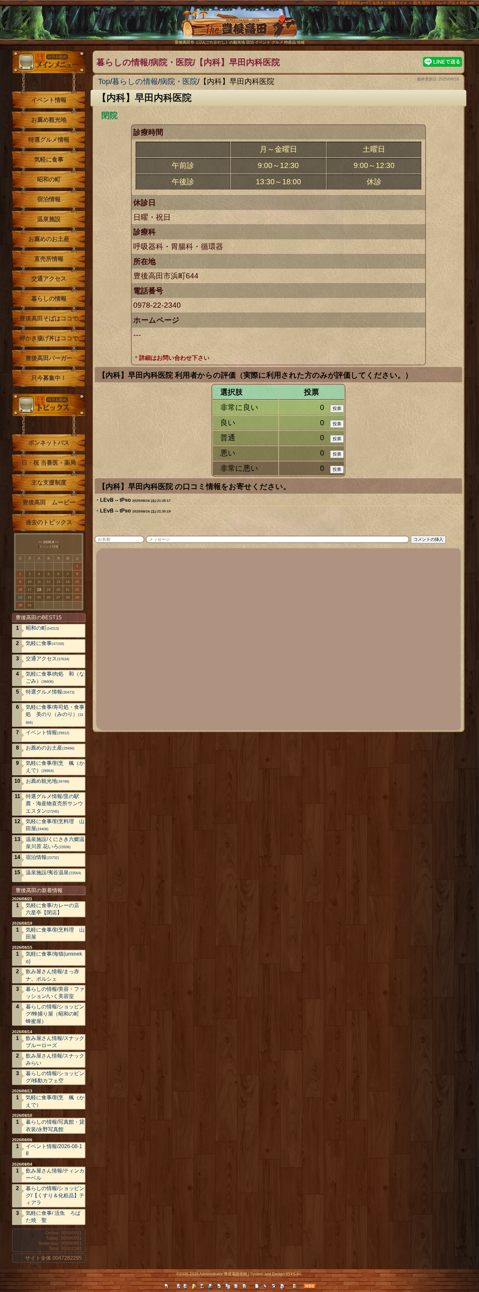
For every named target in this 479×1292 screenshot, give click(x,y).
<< (40, 542)
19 (49, 589)
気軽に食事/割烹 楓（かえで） (55, 766)
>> (57, 542)
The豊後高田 (239, 27)
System (256, 1274)
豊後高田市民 (235, 1274)
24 (30, 597)
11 (39, 581)
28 (68, 597)
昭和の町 (49, 179)
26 (49, 597)
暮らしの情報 (135, 81)
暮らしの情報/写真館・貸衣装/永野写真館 (55, 1125)
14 (68, 581)
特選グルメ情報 (48, 139)
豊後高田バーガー (48, 358)
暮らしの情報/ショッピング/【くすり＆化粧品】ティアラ (55, 1196)
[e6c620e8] (294, 485)
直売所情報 (49, 259)
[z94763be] (415, 373)
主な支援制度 (48, 482)
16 (20, 589)
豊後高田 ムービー (48, 502)
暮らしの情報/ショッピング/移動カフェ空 (55, 1077)
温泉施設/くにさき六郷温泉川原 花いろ (55, 842)
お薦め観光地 (48, 120)
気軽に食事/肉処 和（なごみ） (55, 677)
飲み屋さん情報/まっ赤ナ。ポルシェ (52, 975)
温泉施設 (49, 219)
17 (30, 589)
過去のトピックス (48, 522)
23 (20, 597)
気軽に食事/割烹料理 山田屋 (55, 825)
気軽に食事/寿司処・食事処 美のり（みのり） (55, 714)
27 (58, 597)
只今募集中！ (48, 378)
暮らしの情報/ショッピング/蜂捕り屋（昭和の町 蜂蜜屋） (55, 1014)
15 (77, 581)
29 (77, 597)
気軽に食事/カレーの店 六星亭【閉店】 (52, 909)
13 (58, 581)
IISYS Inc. (294, 1274)
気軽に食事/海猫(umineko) (54, 957)
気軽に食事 (49, 159)
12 (49, 581)
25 (39, 597)
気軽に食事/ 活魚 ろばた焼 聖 (53, 1216)
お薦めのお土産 (48, 239)
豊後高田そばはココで (49, 318)
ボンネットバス (48, 443)
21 (68, 589)
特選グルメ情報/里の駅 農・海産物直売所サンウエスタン (55, 803)
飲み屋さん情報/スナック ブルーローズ (55, 1041)
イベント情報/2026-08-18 (54, 1150)
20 (58, 589)
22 (77, 589)
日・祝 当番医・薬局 (49, 462)
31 (30, 605)
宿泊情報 (49, 199)
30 (20, 605)
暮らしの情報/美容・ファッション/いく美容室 (55, 992)
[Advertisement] (278, 638)
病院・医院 (178, 81)
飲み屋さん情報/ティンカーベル (55, 1174)
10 (30, 581)
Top (104, 81)
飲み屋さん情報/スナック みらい (55, 1059)
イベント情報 (48, 100)
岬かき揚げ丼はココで (49, 338)
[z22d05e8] (195, 96)
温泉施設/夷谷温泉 (53, 872)
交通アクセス (48, 278)
